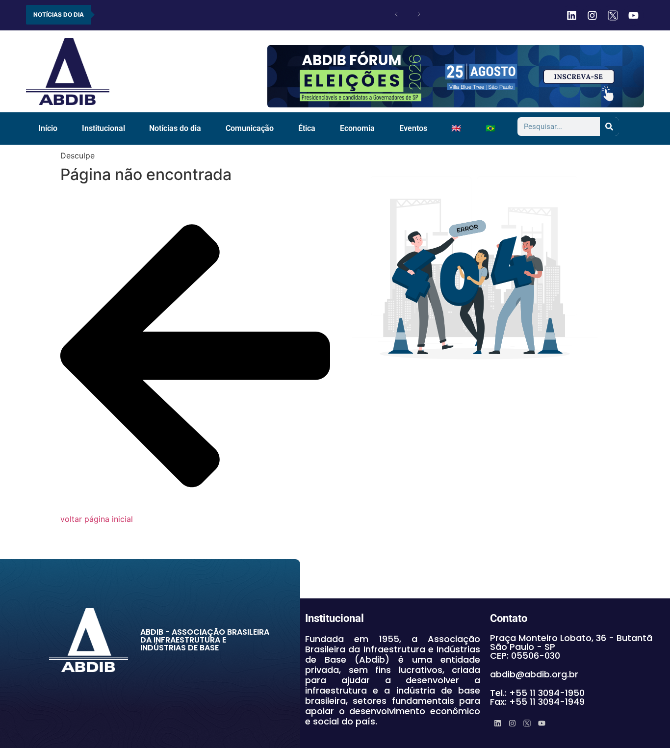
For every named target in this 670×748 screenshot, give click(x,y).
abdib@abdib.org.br (534, 674)
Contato (508, 618)
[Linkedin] (571, 15)
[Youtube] (633, 15)
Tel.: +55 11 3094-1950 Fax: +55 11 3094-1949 (537, 697)
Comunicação (250, 128)
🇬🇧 (456, 128)
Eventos (413, 128)
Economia (357, 128)
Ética (306, 128)
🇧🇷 (490, 128)
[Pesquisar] (609, 126)
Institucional (103, 128)
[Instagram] (592, 15)
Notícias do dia (175, 128)
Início (47, 128)
